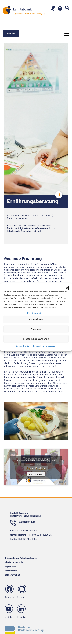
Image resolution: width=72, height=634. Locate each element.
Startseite (35, 215)
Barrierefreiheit (12, 574)
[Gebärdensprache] (51, 8)
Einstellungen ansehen (36, 338)
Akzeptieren (36, 319)
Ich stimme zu (36, 474)
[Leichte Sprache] (58, 8)
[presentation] (58, 194)
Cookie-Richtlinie (23, 346)
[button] (67, 287)
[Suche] (65, 8)
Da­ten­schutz (38, 346)
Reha (47, 215)
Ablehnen (36, 329)
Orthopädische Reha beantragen (21, 558)
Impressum (51, 346)
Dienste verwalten (35, 312)
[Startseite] (24, 9)
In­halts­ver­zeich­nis (14, 562)
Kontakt (11, 33)
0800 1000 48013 (27, 521)
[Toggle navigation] (66, 33)
